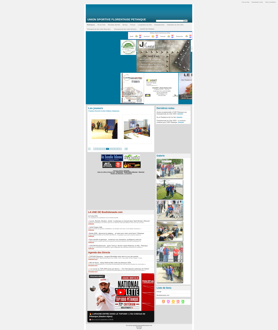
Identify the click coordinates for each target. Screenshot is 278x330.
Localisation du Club (145, 25)
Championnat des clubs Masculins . (99, 29)
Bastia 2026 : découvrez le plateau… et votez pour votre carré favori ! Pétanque (116, 233)
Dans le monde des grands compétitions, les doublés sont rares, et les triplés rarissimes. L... (115, 229)
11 (101, 149)
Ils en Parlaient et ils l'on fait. (166, 117)
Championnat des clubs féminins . (125, 29)
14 (111, 149)
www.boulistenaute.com (144, 325)
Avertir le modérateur (270, 2)
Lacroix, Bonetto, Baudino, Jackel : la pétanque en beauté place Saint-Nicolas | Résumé (119, 221)
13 (107, 149)
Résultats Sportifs (114, 25)
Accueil (139, 328)
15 (114, 149)
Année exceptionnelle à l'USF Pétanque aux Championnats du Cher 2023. (172, 113)
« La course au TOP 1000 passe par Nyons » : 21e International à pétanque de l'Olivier (119, 269)
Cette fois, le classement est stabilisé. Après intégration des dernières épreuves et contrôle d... (115, 247)
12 (104, 149)
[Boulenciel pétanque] (132, 155)
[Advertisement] (120, 194)
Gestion (139, 327)
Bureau (125, 25)
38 (126, 149)
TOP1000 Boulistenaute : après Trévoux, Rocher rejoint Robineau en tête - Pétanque (118, 246)
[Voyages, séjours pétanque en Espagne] (132, 162)
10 (97, 149)
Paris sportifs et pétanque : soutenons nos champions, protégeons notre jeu (115, 239)
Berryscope (119, 172)
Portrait (132, 25)
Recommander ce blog (257, 2)
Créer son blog (245, 2)
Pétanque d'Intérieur (121, 170)
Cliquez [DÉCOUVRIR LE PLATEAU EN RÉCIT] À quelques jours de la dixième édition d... (115, 235)
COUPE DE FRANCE (147, 29)
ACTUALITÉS (93, 216)
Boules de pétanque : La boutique (121, 173)
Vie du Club (101, 25)
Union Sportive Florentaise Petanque (116, 19)
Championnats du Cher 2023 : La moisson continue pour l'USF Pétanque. (171, 121)
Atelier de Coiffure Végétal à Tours (106, 172)
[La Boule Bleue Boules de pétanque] (112, 155)
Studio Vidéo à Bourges (131, 172)
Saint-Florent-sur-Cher (162, 33)
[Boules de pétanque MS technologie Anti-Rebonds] (112, 162)
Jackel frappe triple (95, 227)
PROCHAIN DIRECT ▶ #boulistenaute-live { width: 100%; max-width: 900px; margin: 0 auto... (115, 258)
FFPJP (159, 292)
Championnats (159, 25)
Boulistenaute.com (163, 295)
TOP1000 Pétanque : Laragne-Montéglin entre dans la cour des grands (113, 256)
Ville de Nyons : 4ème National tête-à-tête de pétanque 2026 (110, 262)
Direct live (141, 172)
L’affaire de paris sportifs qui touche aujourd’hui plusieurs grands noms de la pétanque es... (115, 241)
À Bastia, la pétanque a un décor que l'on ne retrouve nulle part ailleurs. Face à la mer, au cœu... (116, 222)
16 (117, 149)
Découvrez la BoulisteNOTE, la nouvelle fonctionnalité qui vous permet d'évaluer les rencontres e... (117, 264)
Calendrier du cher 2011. (175, 25)
